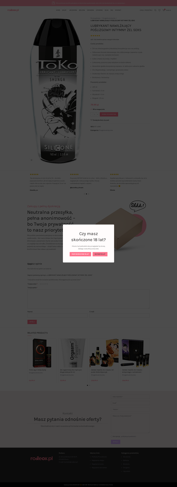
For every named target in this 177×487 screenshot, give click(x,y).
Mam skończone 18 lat (80, 254)
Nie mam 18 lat (100, 254)
